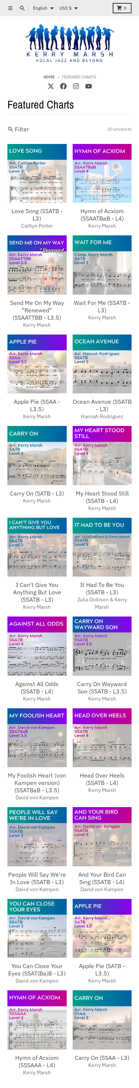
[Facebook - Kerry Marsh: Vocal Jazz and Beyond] (63, 86)
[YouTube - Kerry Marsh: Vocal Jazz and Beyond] (88, 86)
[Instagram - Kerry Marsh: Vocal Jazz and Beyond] (76, 86)
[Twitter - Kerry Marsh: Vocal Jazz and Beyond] (51, 86)
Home (49, 77)
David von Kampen (37, 797)
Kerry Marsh (102, 225)
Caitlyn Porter (37, 225)
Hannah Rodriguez (102, 416)
